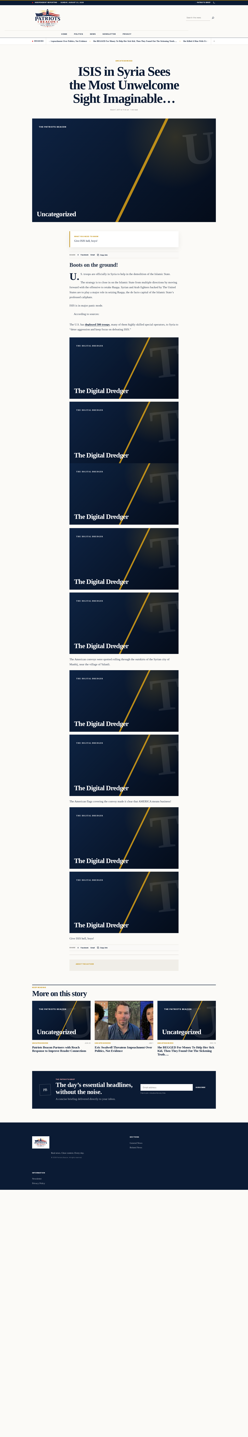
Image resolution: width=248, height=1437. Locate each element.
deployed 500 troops (97, 324)
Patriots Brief (203, 2)
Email (93, 255)
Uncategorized (124, 61)
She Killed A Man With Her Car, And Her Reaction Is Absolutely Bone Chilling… (186, 41)
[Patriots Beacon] (47, 17)
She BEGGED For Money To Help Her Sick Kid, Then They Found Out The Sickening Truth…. (103, 41)
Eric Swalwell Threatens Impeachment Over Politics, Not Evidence (123, 1049)
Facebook (85, 255)
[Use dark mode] (214, 2)
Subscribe (201, 1088)
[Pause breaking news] (213, 41)
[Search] (213, 18)
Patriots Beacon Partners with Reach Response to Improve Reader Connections (59, 1049)
